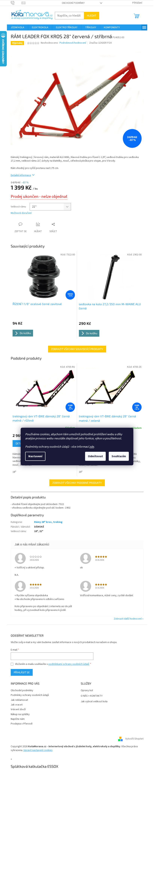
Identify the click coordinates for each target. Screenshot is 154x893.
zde (91, 447)
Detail (20, 443)
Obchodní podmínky (73, 3)
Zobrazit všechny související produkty (77, 349)
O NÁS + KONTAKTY (92, 696)
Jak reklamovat (19, 700)
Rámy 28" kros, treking (48, 522)
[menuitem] (17, 27)
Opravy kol (87, 690)
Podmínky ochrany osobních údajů (30, 695)
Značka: (100, 43)
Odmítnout (95, 456)
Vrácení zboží (18, 709)
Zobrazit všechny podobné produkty (77, 482)
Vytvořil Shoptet (134, 739)
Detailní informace (21, 175)
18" (14, 472)
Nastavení (35, 456)
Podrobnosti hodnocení (73, 43)
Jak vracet (17, 705)
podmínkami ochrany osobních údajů (68, 664)
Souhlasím (119, 456)
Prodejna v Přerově (21, 724)
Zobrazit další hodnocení (128, 619)
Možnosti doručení (21, 213)
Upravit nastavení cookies (38, 750)
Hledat (91, 15)
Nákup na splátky (20, 714)
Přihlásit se (22, 672)
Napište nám (18, 719)
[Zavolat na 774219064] (16, 3)
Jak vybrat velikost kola (94, 701)
